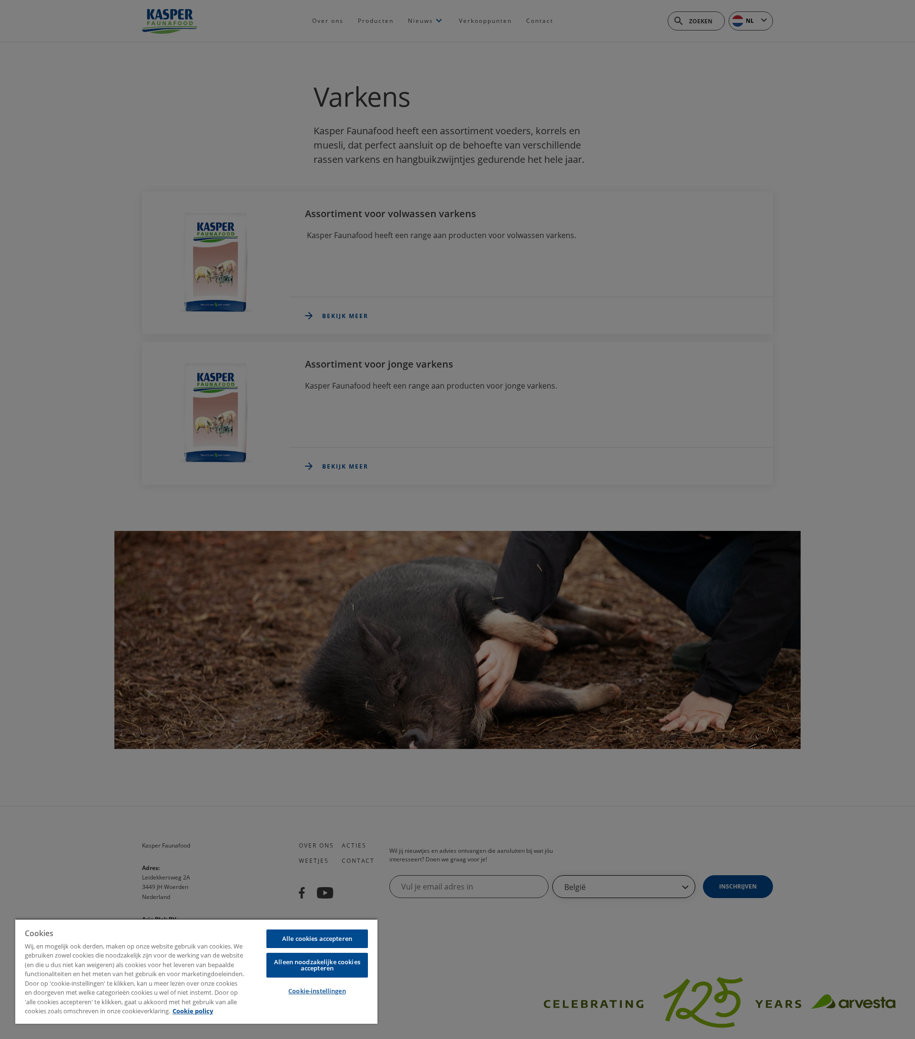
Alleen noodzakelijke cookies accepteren (317, 965)
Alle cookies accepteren (317, 938)
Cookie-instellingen (317, 991)
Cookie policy (193, 1011)
